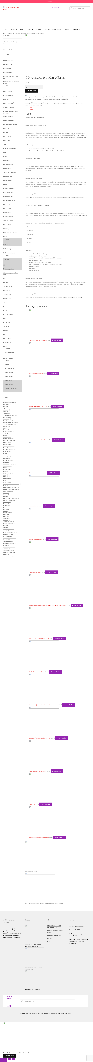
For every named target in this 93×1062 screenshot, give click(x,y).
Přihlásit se (49, 1)
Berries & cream (7, 534)
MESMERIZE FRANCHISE (8, 464)
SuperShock (6, 419)
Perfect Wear (6, 447)
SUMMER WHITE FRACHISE (9, 422)
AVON (4, 545)
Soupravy (38, 29)
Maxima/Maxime (7, 466)
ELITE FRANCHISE (7, 512)
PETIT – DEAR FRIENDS (8, 446)
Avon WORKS (6, 536)
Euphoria (5, 509)
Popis (30, 107)
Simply (5, 428)
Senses (5, 429)
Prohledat (10, 998)
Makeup (22, 29)
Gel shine (5, 496)
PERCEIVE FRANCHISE (8, 449)
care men (5, 525)
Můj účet (49, 939)
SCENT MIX (6, 433)
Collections (6, 518)
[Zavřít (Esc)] (2, 1059)
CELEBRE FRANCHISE (8, 523)
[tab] (58, 107)
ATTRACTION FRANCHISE (9, 547)
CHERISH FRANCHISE (8, 521)
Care (4, 527)
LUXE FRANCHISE (7, 473)
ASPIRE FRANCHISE (7, 550)
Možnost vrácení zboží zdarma (55, 942)
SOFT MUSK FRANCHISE (9, 424)
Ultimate (5, 406)
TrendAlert (6, 413)
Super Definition (7, 420)
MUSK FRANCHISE (7, 460)
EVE (4, 507)
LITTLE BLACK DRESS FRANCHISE (11, 484)
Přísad (31, 109)
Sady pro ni (80, 103)
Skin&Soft (5, 426)
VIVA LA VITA (6, 404)
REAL (4, 435)
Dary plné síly (76, 29)
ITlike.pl (69, 1013)
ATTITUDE (5, 549)
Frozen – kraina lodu (8, 500)
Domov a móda (56, 29)
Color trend (6, 516)
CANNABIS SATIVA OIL (8, 529)
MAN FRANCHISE (7, 469)
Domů (5, 33)
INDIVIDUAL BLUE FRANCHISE (10, 487)
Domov (7, 29)
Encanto (5, 511)
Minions (5, 462)
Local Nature (6, 482)
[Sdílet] (6, 1059)
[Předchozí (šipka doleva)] (2, 1061)
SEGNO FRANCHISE (7, 431)
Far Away (5, 505)
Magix (4, 471)
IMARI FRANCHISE (7, 491)
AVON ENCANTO (7, 541)
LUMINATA (5, 476)
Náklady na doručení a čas (54, 935)
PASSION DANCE (7, 451)
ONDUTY (5, 455)
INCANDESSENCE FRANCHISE (10, 489)
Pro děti (48, 29)
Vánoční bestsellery (36, 105)
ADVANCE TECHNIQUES (8, 556)
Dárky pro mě (47, 103)
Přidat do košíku (31, 90)
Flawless (5, 503)
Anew (4, 554)
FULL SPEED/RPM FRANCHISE (10, 498)
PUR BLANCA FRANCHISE (9, 440)
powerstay (6, 442)
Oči (14, 33)
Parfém (13, 29)
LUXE (4, 475)
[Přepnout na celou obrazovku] (9, 1059)
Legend (5, 485)
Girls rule (5, 494)
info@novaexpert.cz (78, 926)
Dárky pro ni (55, 103)
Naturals (5, 458)
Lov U (4, 480)
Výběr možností (53, 373)
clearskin (5, 520)
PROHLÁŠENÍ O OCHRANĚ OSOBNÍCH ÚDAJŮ (54, 926)
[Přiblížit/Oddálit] (13, 1059)
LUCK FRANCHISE (7, 478)
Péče (30, 29)
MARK (4, 467)
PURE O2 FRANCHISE (8, 438)
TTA (4, 408)
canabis (5, 531)
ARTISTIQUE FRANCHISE (9, 552)
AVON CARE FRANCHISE (8, 543)
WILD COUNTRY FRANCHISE (9, 402)
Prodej (67, 29)
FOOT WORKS (6, 502)
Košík (9, 1006)
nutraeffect (6, 456)
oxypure (5, 453)
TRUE (4, 411)
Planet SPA (6, 444)
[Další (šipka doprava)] (6, 1061)
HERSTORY (6, 493)
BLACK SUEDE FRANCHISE (9, 532)
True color (5, 410)
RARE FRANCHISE (7, 437)
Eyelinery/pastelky (21, 33)
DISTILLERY (6, 514)
